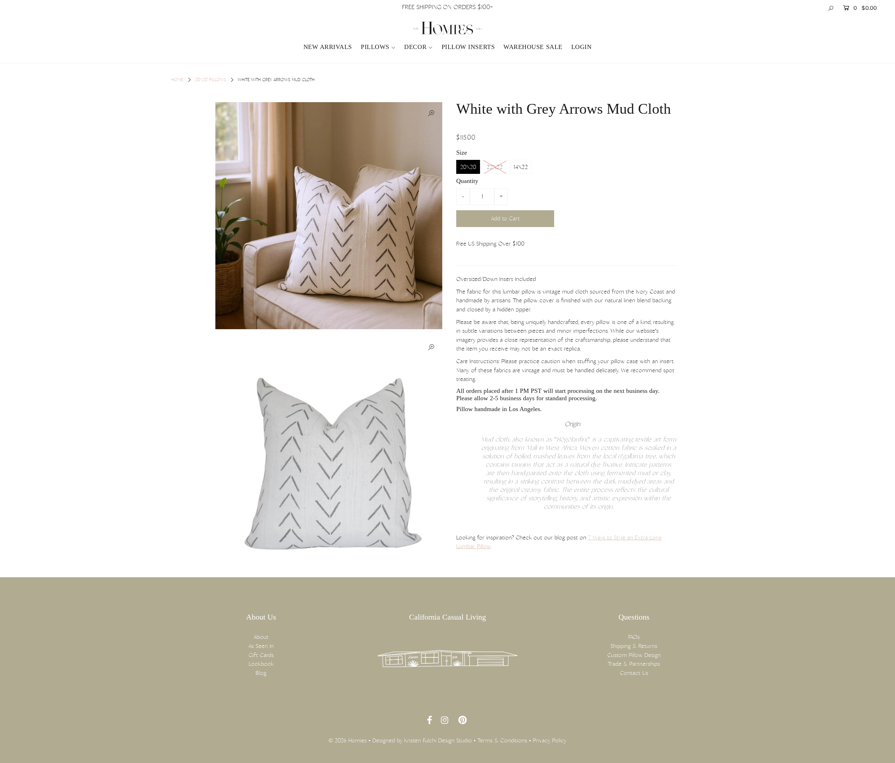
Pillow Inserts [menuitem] (468, 46)
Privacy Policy (549, 740)
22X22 (495, 167)
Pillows (375, 46)
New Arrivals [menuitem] (327, 46)
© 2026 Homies (348, 740)
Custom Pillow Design (634, 655)
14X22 (520, 167)
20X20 (468, 167)
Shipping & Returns (633, 646)
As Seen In (261, 646)
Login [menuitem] (581, 46)
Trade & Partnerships (634, 663)
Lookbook (261, 663)
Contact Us (634, 673)
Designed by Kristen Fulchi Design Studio (422, 740)
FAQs (634, 637)
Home (177, 79)
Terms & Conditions (502, 740)
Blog (261, 673)
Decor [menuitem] (415, 46)
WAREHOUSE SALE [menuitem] (533, 46)
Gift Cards (261, 655)
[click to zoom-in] (431, 113)
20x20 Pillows (210, 79)
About (260, 637)
